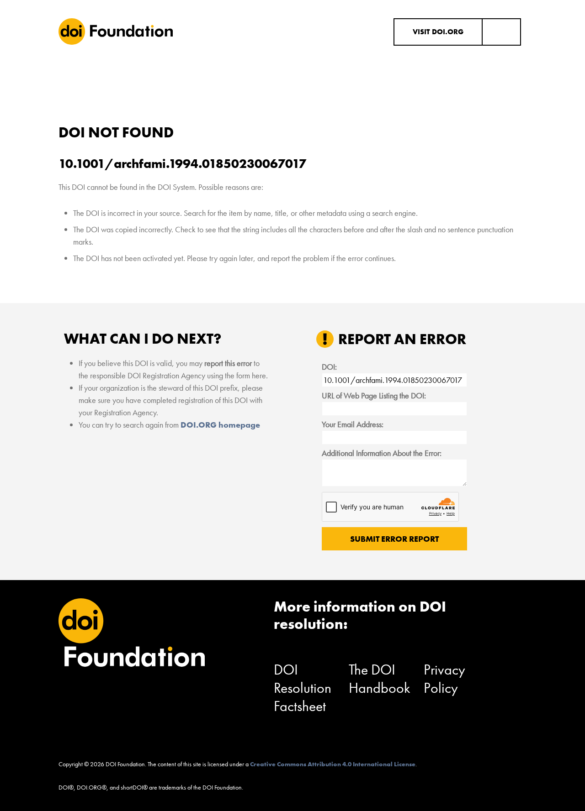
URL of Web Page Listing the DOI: (374, 395)
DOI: (329, 366)
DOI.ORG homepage (220, 424)
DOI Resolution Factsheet (302, 688)
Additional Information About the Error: (381, 453)
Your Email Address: (352, 424)
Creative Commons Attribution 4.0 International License (332, 764)
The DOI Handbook (379, 678)
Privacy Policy (444, 678)
